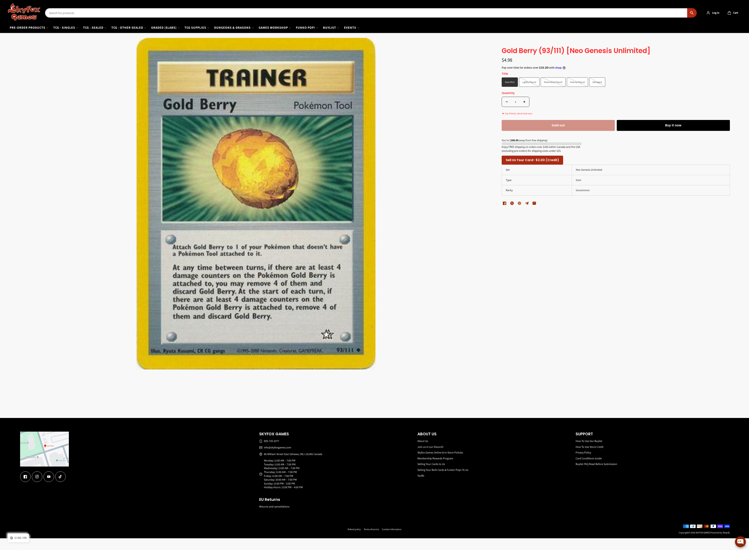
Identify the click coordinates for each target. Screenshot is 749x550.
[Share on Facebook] (505, 203)
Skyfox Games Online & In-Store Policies (440, 452)
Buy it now (673, 125)
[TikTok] (60, 476)
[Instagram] (37, 476)
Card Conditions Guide (589, 458)
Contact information (391, 529)
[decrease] (507, 102)
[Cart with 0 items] (729, 13)
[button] (731, 13)
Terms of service (371, 529)
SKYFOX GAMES (703, 532)
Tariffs (420, 475)
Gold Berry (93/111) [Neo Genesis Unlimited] (576, 51)
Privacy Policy (583, 452)
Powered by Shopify (720, 532)
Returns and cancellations (274, 506)
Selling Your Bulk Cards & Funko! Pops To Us (442, 470)
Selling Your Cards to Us (431, 464)
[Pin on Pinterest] (519, 203)
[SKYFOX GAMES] (24, 12)
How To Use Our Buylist (589, 441)
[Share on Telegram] (527, 203)
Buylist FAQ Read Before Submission (596, 464)
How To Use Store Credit (589, 447)
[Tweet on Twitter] (512, 203)
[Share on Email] (534, 203)
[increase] (524, 102)
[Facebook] (25, 476)
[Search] (692, 13)
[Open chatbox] (740, 541)
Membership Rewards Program (435, 458)
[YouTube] (48, 476)
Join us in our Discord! (430, 447)
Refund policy (354, 529)
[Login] (708, 13)
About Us (422, 441)
